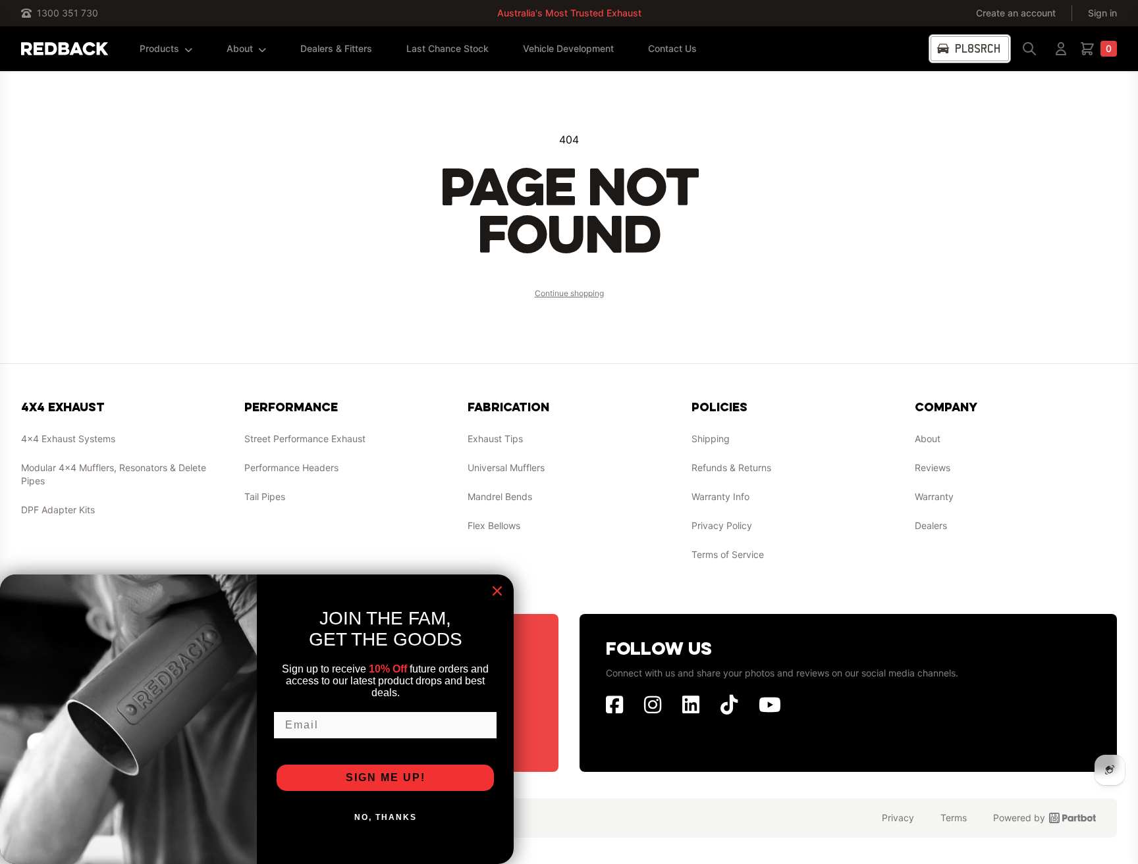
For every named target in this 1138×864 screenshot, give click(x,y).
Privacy (898, 817)
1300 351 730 (67, 12)
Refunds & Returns (731, 467)
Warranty (934, 496)
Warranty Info (720, 496)
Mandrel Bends (500, 496)
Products (159, 48)
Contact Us (672, 48)
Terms (953, 817)
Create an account (1016, 12)
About (240, 48)
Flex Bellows (494, 525)
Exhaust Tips (495, 438)
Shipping (710, 438)
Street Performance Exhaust (305, 438)
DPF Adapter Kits (58, 509)
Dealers (931, 525)
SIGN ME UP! (385, 777)
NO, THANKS (385, 817)
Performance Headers (291, 467)
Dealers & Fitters (336, 48)
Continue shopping (569, 293)
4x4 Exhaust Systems (68, 438)
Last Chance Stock (447, 48)
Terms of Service (727, 554)
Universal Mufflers (506, 467)
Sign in (1102, 12)
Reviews (932, 467)
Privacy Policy (721, 525)
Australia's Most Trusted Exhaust (569, 12)
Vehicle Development (568, 48)
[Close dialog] (497, 591)
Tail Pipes (264, 496)
